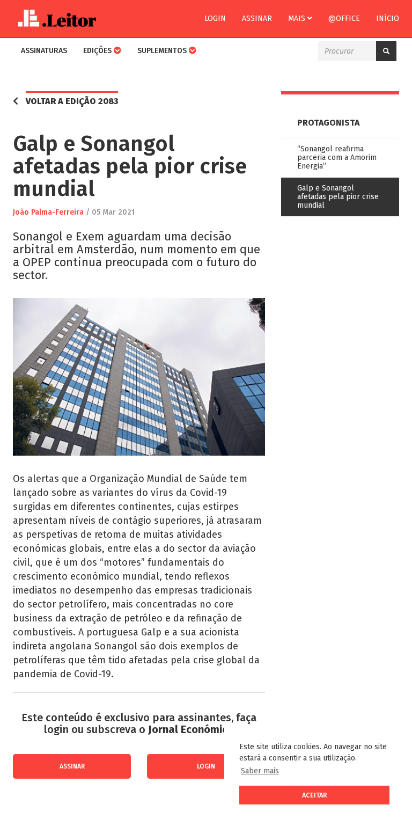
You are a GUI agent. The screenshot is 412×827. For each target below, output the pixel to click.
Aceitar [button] (314, 795)
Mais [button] (297, 18)
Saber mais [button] (260, 770)
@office (344, 18)
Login (215, 18)
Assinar (257, 18)
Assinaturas (44, 50)
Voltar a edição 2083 (72, 101)
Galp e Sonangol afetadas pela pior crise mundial (338, 197)
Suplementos (163, 50)
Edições (98, 50)
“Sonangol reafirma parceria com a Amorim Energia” (337, 157)
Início (387, 18)
